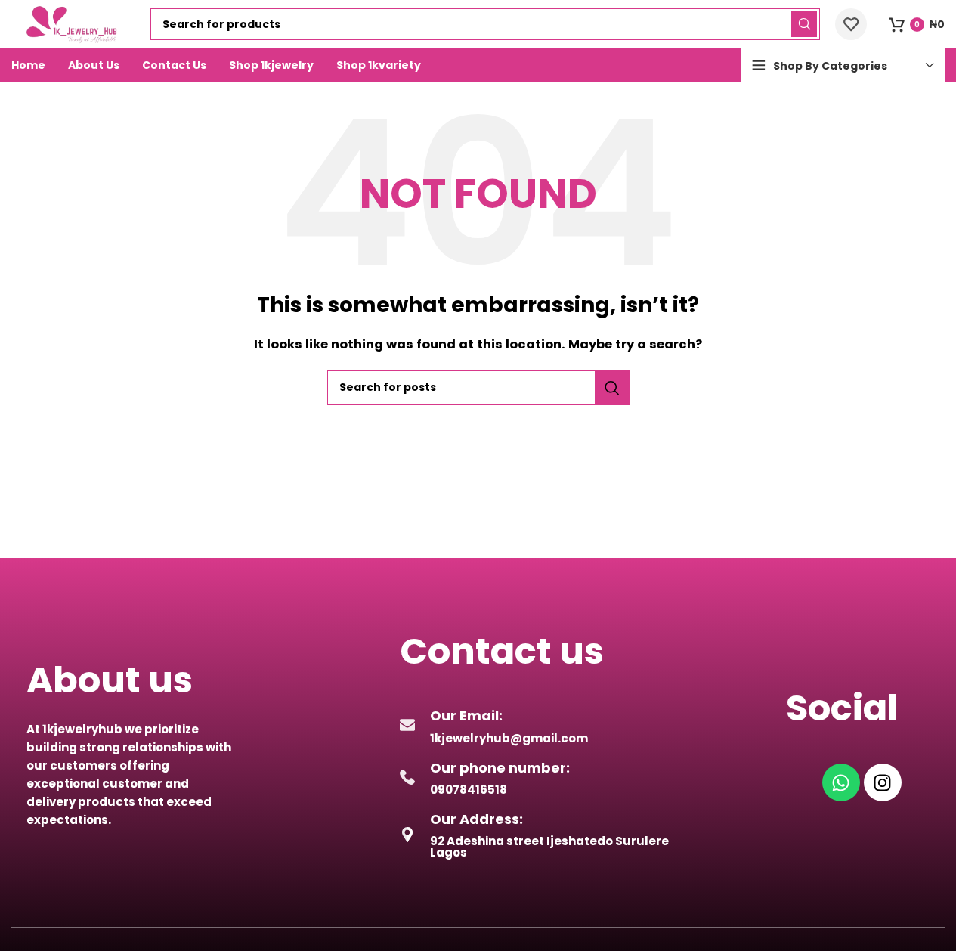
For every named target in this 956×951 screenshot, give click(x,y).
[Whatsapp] (841, 782)
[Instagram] (883, 782)
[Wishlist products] (851, 24)
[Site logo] (73, 23)
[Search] (804, 24)
